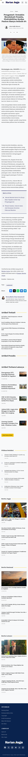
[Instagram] (12, 747)
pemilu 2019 (9, 285)
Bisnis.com (4, 734)
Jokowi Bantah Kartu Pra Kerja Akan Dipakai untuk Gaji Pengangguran (14, 200)
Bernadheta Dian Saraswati (15, 297)
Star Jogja (4, 737)
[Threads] (19, 747)
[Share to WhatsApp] (18, 290)
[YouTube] (15, 747)
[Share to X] (14, 290)
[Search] (22, 2)
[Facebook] (5, 747)
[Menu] (2, 2)
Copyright (4, 715)
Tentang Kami (5, 710)
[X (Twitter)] (8, 747)
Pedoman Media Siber (7, 713)
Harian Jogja (5, 271)
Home (11, 11)
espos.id (3, 731)
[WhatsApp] (23, 747)
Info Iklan (4, 723)
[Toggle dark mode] (26, 2)
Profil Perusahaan (6, 718)
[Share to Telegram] (25, 290)
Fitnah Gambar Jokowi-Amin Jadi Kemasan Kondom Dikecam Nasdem (14, 208)
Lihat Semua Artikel (7, 435)
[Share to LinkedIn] (21, 290)
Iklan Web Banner (6, 721)
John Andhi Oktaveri (14, 26)
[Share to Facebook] (10, 290)
